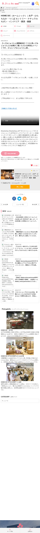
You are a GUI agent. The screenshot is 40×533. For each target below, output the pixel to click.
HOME (5, 26)
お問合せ (30, 531)
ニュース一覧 (20, 204)
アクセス (18, 26)
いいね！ (36, 165)
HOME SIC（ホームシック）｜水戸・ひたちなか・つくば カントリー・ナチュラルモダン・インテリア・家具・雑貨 (20, 18)
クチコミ (32, 31)
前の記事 (34, 204)
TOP (3, 7)
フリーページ (6, 35)
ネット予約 (10, 531)
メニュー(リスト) (20, 31)
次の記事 (5, 204)
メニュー (5, 31)
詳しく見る (20, 187)
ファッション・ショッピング (11, 7)
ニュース (3, 11)
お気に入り (35, 170)
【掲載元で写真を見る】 (9, 108)
